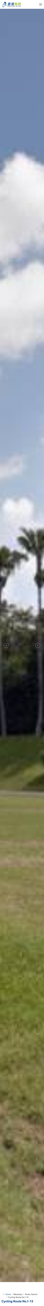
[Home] (12, 4)
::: (3, 1294)
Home (8, 1294)
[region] (22, 645)
